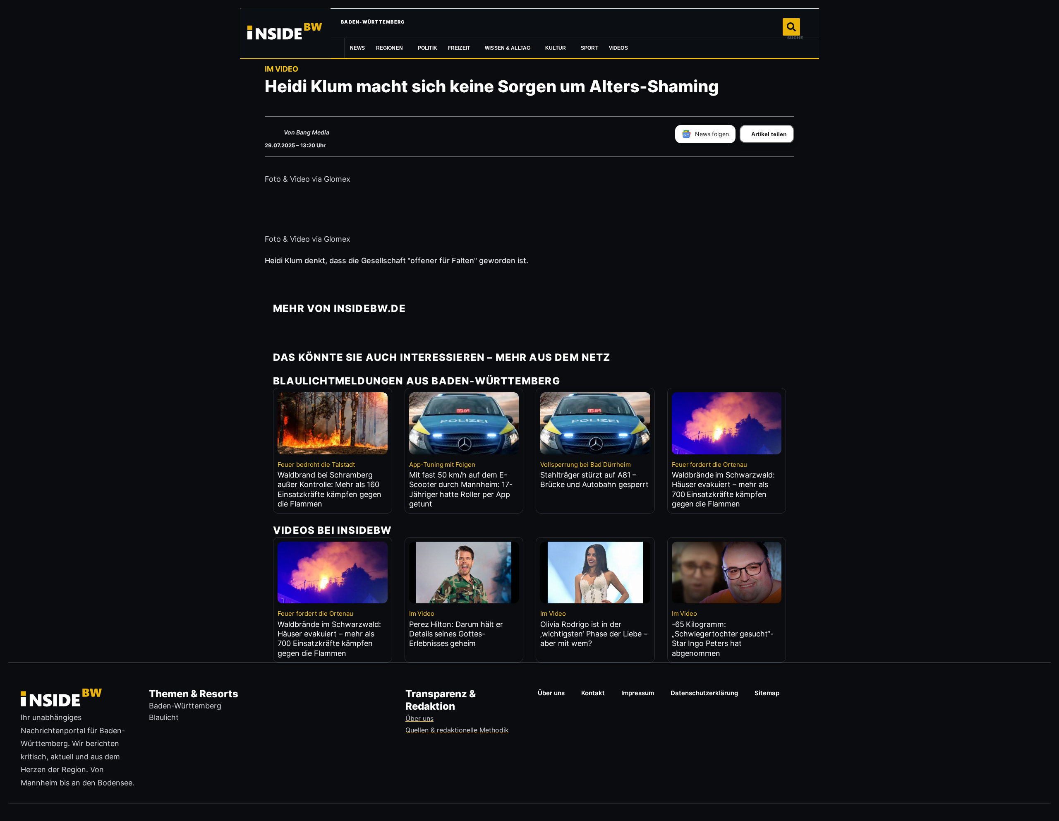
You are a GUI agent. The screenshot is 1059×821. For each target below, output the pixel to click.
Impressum (637, 693)
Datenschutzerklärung (704, 693)
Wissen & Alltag (507, 48)
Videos (618, 48)
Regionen (389, 48)
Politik (427, 48)
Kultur (555, 48)
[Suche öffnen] (791, 27)
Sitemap (767, 693)
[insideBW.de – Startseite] (285, 33)
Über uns (551, 693)
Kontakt (593, 693)
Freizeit (459, 48)
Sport (589, 48)
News (357, 48)
